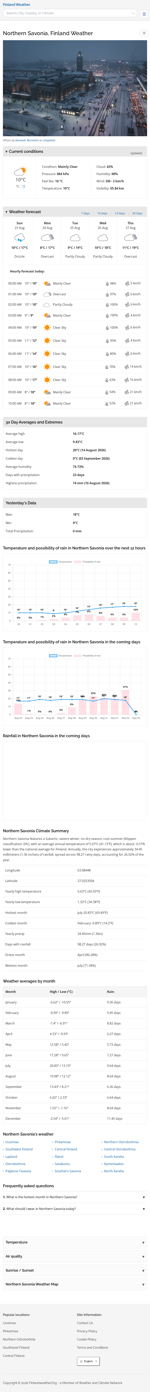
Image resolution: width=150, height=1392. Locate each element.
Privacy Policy (87, 1331)
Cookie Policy (86, 1339)
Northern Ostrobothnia (121, 1142)
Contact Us (85, 1323)
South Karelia (114, 1156)
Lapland (11, 1156)
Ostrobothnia (15, 1164)
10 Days (102, 213)
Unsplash (48, 140)
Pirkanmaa (63, 1142)
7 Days (85, 213)
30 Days (137, 213)
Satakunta (62, 1164)
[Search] (133, 13)
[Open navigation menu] (144, 14)
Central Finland (66, 1149)
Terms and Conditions (92, 1347)
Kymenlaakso (114, 1164)
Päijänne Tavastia (18, 1171)
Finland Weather (16, 4)
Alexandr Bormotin (26, 140)
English (88, 1361)
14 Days (120, 213)
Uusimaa (12, 1142)
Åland (59, 1156)
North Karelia (114, 1171)
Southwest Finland (19, 1149)
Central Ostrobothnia (120, 1149)
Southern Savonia (68, 1171)
